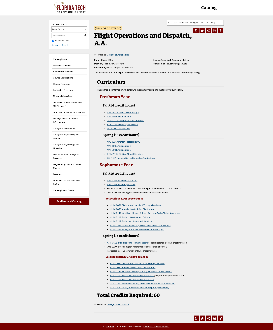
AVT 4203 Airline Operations (121, 184)
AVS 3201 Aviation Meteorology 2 (123, 141)
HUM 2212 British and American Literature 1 (132, 221)
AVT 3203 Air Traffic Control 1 (122, 180)
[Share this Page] (208, 30)
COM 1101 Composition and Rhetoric (125, 120)
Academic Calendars (63, 71)
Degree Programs (61, 83)
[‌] (70, 12)
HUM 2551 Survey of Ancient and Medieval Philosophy (137, 229)
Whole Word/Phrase (63, 41)
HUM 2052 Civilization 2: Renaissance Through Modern (137, 263)
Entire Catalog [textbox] (58, 29)
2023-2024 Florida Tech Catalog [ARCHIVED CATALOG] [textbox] (191, 23)
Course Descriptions (63, 77)
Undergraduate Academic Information (65, 120)
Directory (58, 174)
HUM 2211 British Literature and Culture (130, 217)
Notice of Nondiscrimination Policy (67, 182)
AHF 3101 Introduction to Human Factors (127, 242)
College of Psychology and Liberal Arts (66, 146)
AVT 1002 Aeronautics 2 (119, 145)
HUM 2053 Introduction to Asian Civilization (132, 209)
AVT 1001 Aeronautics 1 (119, 116)
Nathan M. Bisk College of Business (66, 156)
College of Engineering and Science (66, 136)
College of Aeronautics (64, 128)
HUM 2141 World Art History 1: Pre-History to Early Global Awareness (145, 213)
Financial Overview (62, 96)
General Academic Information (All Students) (68, 104)
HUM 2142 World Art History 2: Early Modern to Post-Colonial (141, 271)
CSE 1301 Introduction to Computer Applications (131, 157)
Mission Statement (62, 65)
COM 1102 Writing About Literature (125, 154)
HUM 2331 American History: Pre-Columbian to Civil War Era (140, 225)
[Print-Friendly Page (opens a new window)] (214, 30)
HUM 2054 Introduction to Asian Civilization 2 (132, 267)
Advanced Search (59, 45)
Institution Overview (63, 90)
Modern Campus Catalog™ (156, 326)
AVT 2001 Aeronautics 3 (119, 149)
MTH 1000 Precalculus (118, 128)
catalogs (110, 326)
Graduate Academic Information (69, 112)
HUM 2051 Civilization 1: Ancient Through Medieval (135, 205)
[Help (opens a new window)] (220, 30)
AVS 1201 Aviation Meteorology (123, 112)
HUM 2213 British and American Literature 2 (132, 279)
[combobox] (195, 23)
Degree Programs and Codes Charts (67, 166)
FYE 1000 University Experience (122, 124)
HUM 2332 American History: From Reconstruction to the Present (142, 283)
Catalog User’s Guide (63, 190)
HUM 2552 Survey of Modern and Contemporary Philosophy (139, 287)
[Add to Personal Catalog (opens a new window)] (202, 30)
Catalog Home (60, 59)
